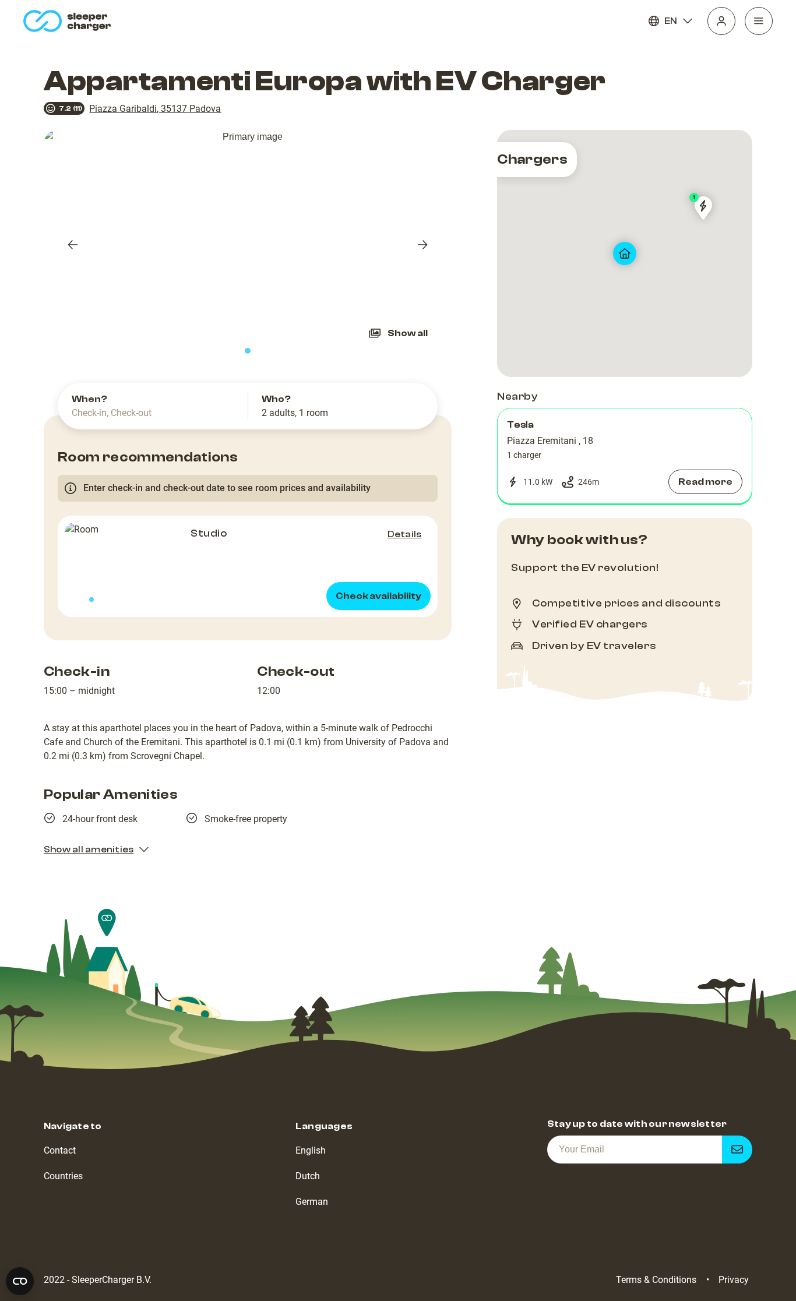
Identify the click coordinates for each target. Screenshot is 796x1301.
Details (405, 534)
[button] (624, 456)
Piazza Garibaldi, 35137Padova (155, 108)
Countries (63, 1176)
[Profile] (721, 21)
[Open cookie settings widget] (20, 1281)
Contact (60, 1150)
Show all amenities (88, 849)
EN (670, 21)
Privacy (733, 1279)
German (311, 1201)
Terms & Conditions (656, 1279)
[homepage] (69, 21)
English (310, 1150)
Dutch (307, 1176)
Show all (408, 333)
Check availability (378, 596)
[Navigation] (759, 21)
